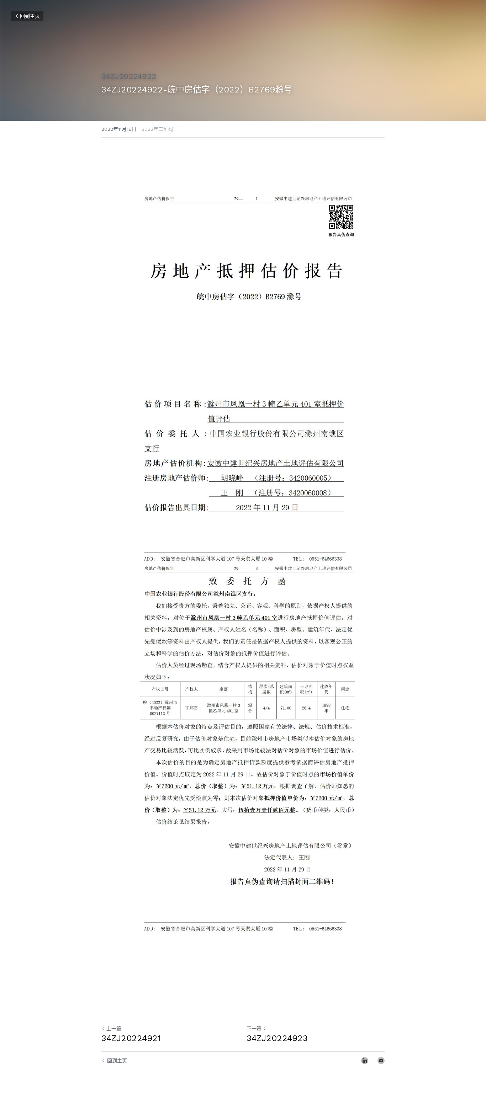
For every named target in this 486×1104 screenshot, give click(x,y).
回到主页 (30, 16)
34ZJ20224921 (131, 1038)
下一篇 (254, 1028)
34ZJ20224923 (277, 1038)
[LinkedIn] (364, 1060)
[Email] (381, 1060)
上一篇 (113, 1028)
